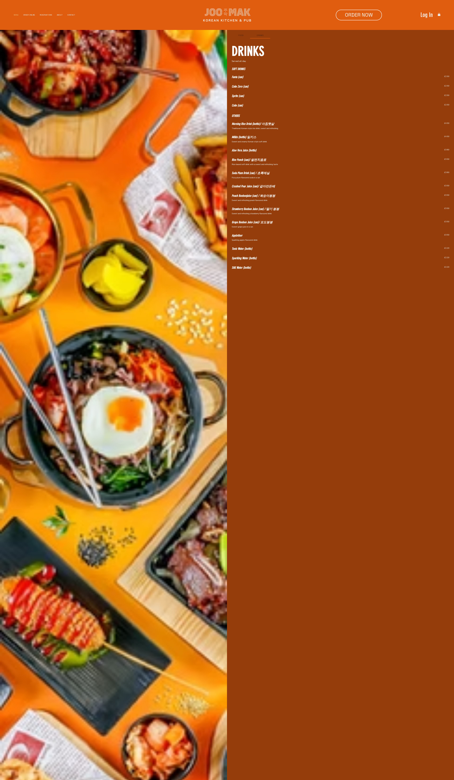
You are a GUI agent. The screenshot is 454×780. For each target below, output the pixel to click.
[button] (439, 14)
